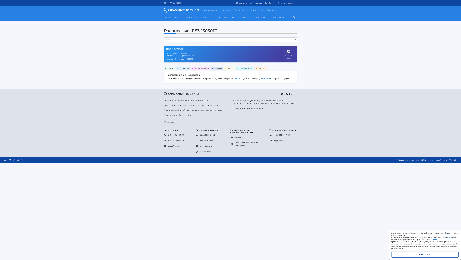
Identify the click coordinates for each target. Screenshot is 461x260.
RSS (450, 160)
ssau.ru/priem (205, 151)
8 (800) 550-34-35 (207, 135)
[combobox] (230, 39)
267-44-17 (238, 78)
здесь (449, 237)
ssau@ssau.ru (174, 146)
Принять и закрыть (425, 254)
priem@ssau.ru (206, 146)
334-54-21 (265, 78)
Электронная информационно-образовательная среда (192, 105)
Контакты (279, 18)
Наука (244, 18)
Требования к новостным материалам (246, 144)
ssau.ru (431, 160)
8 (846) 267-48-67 (207, 140)
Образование (226, 18)
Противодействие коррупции (247, 108)
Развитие (260, 18)
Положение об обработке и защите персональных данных (193, 110)
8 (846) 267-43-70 (176, 135)
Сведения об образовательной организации (186, 101)
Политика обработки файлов (178, 115)
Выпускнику (240, 10)
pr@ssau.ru (239, 137)
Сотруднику (257, 10)
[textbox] (230, 40)
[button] (269, 3)
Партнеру (271, 10)
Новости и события (198, 18)
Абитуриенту (210, 10)
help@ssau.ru (279, 140)
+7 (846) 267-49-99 (282, 135)
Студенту (225, 10)
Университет (172, 18)
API (455, 160)
